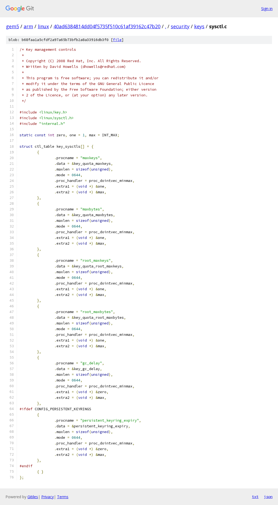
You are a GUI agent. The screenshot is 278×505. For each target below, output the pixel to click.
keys (199, 26)
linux (43, 26)
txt (255, 496)
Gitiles (32, 496)
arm (28, 26)
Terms (62, 496)
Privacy (47, 496)
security (180, 26)
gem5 (12, 26)
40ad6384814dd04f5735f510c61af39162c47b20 (106, 26)
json (268, 496)
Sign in (267, 8)
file (117, 39)
